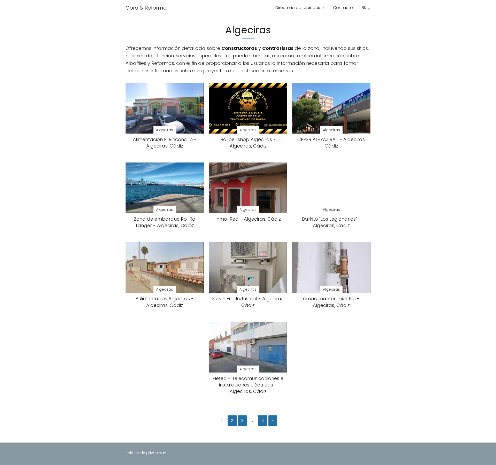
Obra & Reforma (146, 7)
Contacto (343, 8)
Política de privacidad (146, 452)
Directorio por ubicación (299, 8)
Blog (366, 8)
